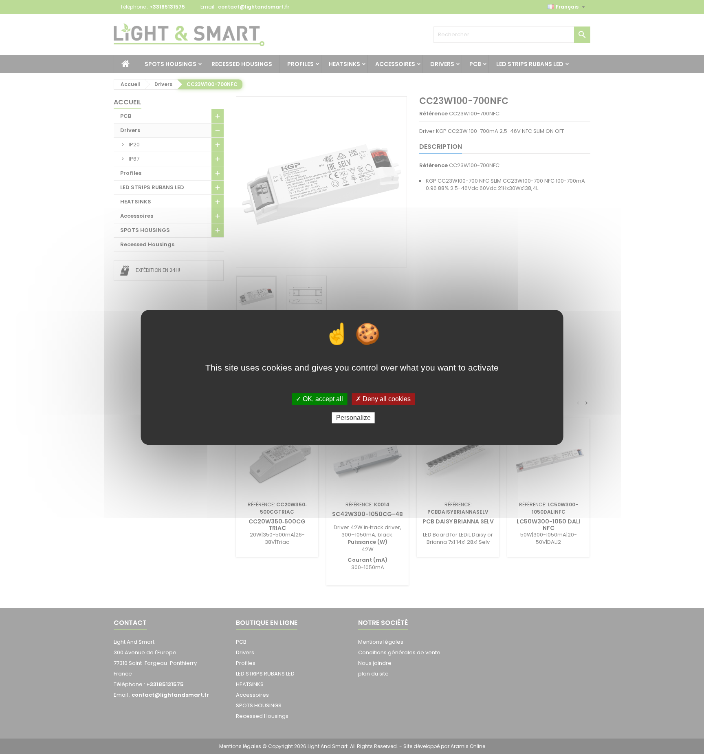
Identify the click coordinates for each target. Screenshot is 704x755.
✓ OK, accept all (319, 398)
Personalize (353, 418)
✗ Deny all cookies (383, 398)
